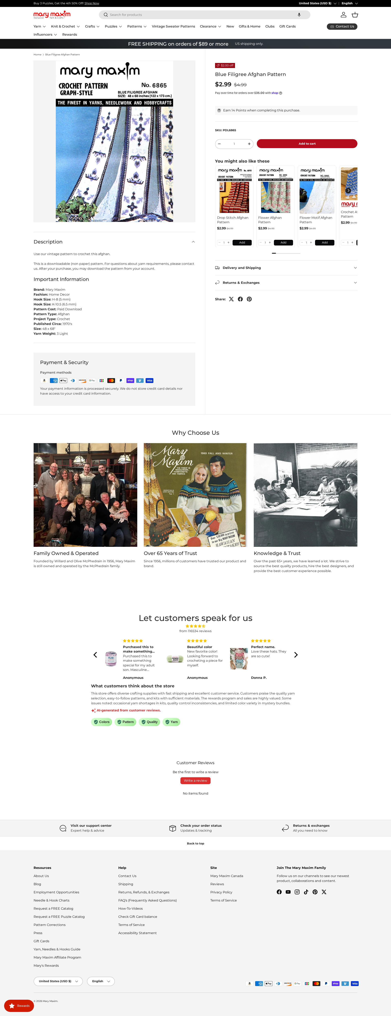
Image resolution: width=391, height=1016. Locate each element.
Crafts (90, 26)
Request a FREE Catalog (53, 908)
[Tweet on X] (231, 299)
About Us (41, 876)
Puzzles (111, 26)
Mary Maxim (50, 1001)
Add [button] (242, 242)
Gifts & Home (249, 26)
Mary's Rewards (46, 966)
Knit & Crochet (63, 26)
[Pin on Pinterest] (249, 299)
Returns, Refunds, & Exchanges (143, 892)
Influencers (43, 34)
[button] (299, 14)
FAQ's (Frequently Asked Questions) (147, 900)
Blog (37, 884)
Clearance (208, 26)
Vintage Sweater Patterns (173, 26)
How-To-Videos (130, 908)
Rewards (69, 34)
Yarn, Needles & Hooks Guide (57, 949)
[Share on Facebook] (240, 299)
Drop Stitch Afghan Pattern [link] (232, 220)
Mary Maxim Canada (226, 876)
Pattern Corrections (50, 925)
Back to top (195, 843)
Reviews (217, 884)
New (230, 26)
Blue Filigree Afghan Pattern (62, 54)
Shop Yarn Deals (79, 3)
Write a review (195, 781)
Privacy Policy (221, 892)
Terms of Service (131, 925)
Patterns (134, 26)
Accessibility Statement (137, 933)
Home (37, 54)
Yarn (37, 26)
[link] (234, 190)
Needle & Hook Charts (51, 900)
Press (38, 933)
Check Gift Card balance (137, 917)
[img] (195, 626)
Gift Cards (287, 26)
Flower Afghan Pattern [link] (270, 220)
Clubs (270, 26)
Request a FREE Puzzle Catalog (59, 917)
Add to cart (307, 143)
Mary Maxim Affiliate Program (57, 957)
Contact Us (127, 876)
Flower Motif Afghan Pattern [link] (316, 220)
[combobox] (204, 14)
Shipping (125, 884)
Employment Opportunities (56, 892)
